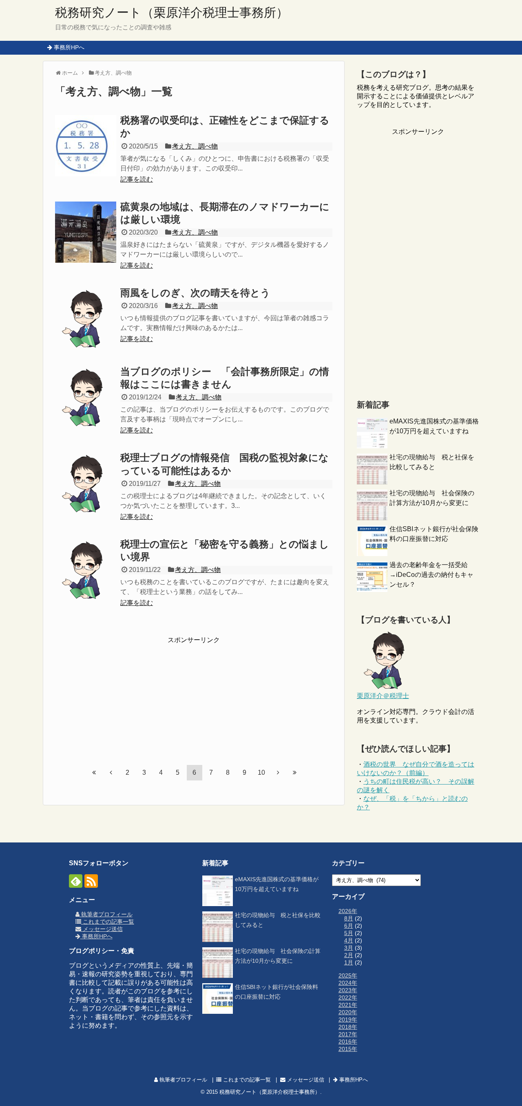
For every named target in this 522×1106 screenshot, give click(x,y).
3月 (348, 947)
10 (261, 772)
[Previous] (111, 772)
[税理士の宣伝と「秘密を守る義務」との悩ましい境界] (85, 569)
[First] (94, 772)
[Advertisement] (194, 696)
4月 (348, 940)
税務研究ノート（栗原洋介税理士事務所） (171, 12)
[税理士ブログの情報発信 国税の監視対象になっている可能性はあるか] (85, 483)
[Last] (295, 772)
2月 (348, 955)
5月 (348, 933)
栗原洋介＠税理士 (383, 695)
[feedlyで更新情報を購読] (75, 881)
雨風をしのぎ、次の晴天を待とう (195, 292)
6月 (348, 925)
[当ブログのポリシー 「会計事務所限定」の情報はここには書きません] (85, 397)
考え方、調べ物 (195, 146)
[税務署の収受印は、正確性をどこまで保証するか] (85, 145)
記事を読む (136, 179)
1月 (348, 962)
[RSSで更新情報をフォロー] (91, 881)
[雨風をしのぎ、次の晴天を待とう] (85, 318)
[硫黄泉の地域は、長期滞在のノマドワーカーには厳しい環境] (85, 232)
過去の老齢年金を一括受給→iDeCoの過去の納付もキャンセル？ (431, 574)
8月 (348, 918)
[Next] (278, 772)
